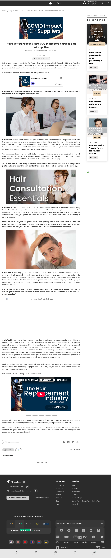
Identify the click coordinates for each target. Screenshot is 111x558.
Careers (59, 498)
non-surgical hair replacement (38, 68)
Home (4, 11)
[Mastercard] (66, 537)
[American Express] (75, 537)
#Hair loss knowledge (11, 442)
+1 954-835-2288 (16, 487)
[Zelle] (75, 542)
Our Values (60, 492)
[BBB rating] (46, 524)
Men (73, 485)
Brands (58, 495)
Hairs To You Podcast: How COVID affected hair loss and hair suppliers (39, 11)
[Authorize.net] (37, 524)
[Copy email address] (36, 491)
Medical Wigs (77, 498)
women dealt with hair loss (20, 289)
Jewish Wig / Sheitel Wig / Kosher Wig (86, 501)
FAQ (57, 504)
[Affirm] (84, 542)
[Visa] (58, 537)
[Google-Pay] (58, 542)
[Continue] (102, 523)
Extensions (76, 492)
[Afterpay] (93, 537)
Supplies (75, 495)
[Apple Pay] (66, 542)
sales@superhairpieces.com (21, 491)
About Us (59, 488)
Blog (10, 11)
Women (75, 488)
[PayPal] (102, 537)
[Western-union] (84, 537)
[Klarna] (102, 542)
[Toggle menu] (3, 3)
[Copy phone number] (27, 486)
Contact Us (60, 485)
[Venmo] (93, 542)
